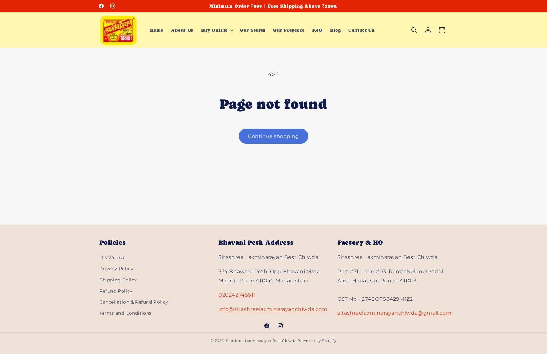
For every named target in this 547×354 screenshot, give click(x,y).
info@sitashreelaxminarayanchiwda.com (273, 309)
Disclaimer (112, 257)
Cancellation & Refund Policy (133, 302)
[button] (216, 30)
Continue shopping (273, 136)
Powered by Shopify (317, 340)
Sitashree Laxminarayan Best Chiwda (261, 340)
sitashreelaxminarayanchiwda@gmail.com (394, 313)
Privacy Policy (116, 269)
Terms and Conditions (125, 313)
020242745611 (236, 295)
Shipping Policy (118, 280)
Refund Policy (116, 291)
